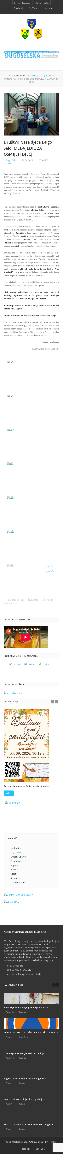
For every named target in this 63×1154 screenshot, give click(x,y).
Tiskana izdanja (18, 882)
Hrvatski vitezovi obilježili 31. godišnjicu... (25, 1099)
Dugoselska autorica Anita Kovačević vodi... (26, 786)
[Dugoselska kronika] (31, 29)
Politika (14, 869)
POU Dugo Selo (36, 1141)
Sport (13, 873)
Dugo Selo (11, 160)
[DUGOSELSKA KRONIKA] (31, 53)
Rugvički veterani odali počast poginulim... (26, 1078)
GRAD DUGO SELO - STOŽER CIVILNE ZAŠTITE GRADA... (32, 1032)
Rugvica (14, 865)
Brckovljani (16, 861)
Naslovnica (16, 848)
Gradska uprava (18, 856)
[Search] (31, 66)
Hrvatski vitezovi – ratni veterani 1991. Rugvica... (29, 1124)
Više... (8, 793)
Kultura (14, 878)
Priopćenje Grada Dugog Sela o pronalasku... (27, 1007)
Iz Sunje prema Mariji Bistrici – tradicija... (25, 1053)
